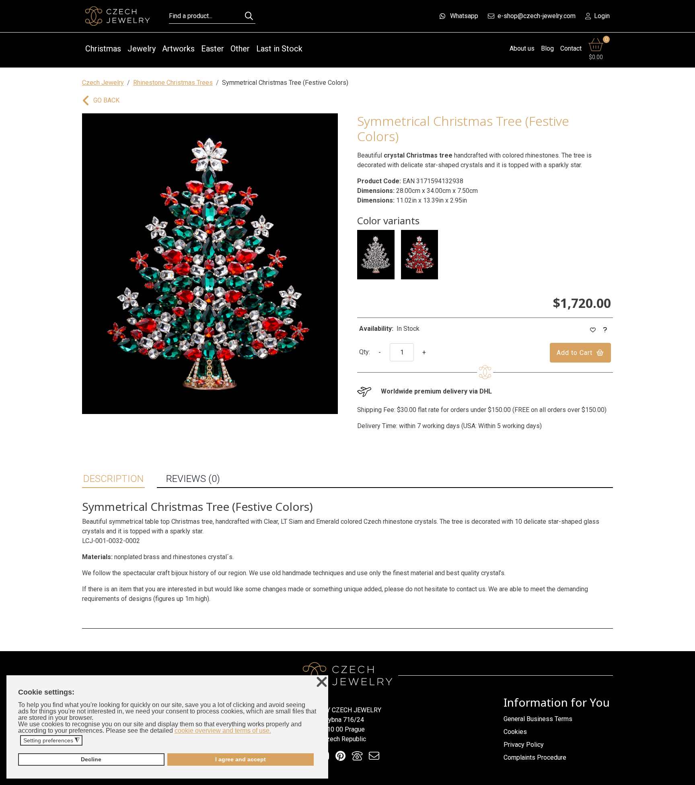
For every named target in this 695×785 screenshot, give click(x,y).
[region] (210, 263)
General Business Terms (538, 719)
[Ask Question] (605, 330)
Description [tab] (113, 478)
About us (522, 48)
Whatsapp (464, 16)
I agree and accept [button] (240, 759)
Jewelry (141, 48)
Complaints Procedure (535, 757)
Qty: (364, 352)
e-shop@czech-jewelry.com (537, 16)
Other (240, 48)
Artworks (178, 48)
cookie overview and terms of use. (223, 730)
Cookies (515, 732)
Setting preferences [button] (51, 740)
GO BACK (106, 100)
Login (602, 16)
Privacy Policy (524, 744)
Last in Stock (279, 48)
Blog (547, 48)
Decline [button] (91, 759)
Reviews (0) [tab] (193, 478)
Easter (212, 48)
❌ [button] (321, 682)
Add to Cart (574, 353)
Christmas (103, 48)
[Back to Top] (685, 777)
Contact (571, 48)
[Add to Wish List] (593, 330)
